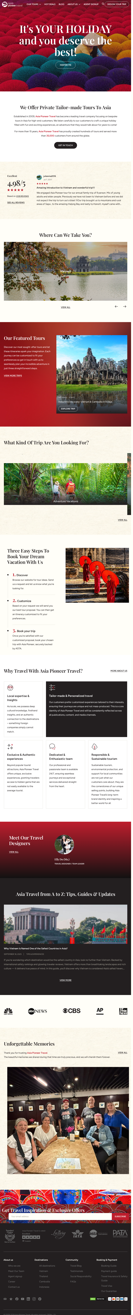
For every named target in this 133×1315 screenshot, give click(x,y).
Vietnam (43, 1271)
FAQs (73, 1281)
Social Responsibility (80, 1276)
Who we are (14, 1265)
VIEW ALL (122, 520)
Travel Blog (76, 1265)
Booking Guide (109, 1265)
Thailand (43, 1276)
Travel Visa (106, 1285)
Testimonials (76, 1271)
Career (11, 1281)
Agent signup (15, 1276)
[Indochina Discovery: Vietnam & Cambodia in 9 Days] (91, 374)
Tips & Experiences (35, 954)
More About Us (119, 671)
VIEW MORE (65, 980)
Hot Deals (62, 397)
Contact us (14, 1286)
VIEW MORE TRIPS (13, 375)
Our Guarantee (109, 1291)
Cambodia (44, 1281)
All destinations (47, 1265)
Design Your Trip (116, 4)
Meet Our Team (16, 1271)
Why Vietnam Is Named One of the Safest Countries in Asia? (36, 948)
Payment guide (109, 1271)
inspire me (65, 65)
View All (65, 307)
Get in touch (65, 145)
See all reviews (16, 202)
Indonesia (44, 1286)
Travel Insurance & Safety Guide (114, 1278)
